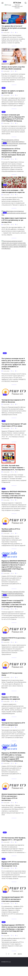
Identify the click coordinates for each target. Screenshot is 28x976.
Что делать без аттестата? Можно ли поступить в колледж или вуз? (14, 28)
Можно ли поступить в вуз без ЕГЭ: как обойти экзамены (13, 68)
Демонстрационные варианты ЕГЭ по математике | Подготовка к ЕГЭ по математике (13, 797)
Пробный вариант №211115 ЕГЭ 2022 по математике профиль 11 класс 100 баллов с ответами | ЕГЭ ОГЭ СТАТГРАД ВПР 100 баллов (14, 929)
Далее (20, 954)
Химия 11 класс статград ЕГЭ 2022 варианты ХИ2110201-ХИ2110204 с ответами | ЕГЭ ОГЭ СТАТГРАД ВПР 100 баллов (14, 603)
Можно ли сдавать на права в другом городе (13, 92)
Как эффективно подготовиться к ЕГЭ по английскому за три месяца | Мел (14, 220)
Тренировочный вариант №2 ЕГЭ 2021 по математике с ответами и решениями (12, 899)
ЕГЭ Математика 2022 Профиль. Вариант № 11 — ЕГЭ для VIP (14, 839)
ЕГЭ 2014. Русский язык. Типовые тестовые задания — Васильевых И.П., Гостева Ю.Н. (13, 467)
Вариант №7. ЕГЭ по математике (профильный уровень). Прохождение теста (14, 864)
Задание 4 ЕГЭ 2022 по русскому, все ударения (11, 698)
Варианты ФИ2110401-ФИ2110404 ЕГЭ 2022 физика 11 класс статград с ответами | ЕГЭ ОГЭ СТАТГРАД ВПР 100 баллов (14, 494)
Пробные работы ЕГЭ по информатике (11, 530)
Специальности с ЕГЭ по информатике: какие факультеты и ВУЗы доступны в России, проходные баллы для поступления (14, 153)
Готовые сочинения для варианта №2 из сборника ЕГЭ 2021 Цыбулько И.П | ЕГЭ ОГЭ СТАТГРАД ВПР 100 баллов (13, 118)
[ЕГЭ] (14, 23)
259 (15, 954)
